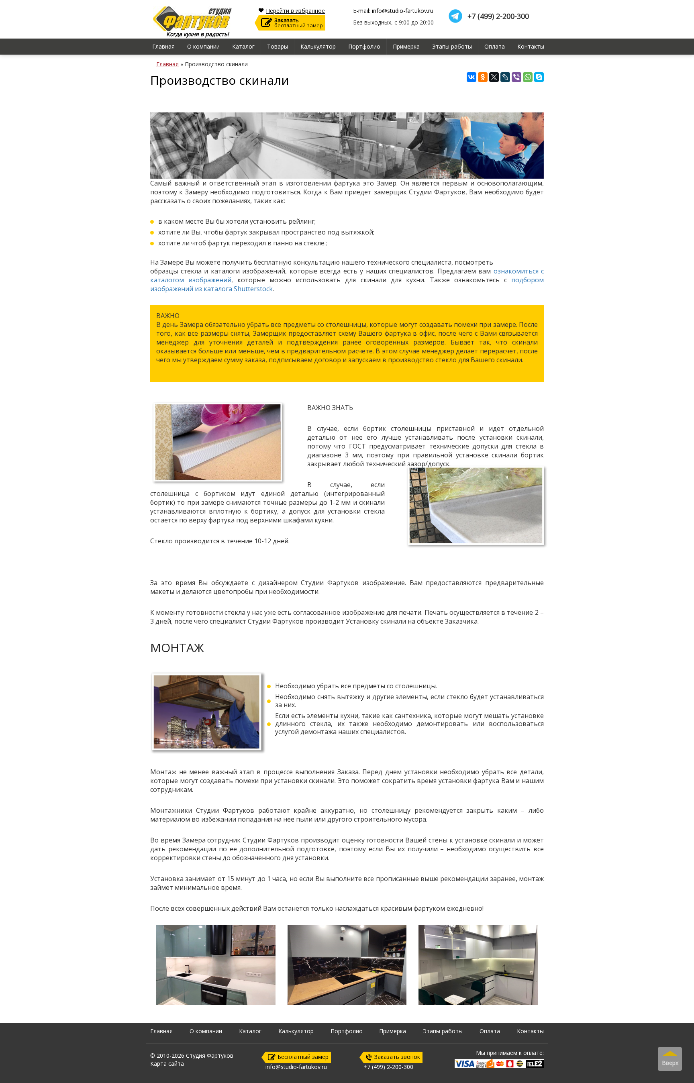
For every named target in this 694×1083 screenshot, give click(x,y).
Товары (277, 46)
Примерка (406, 46)
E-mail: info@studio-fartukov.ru (393, 11)
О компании (203, 46)
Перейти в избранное (295, 11)
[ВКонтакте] (471, 77)
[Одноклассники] (483, 77)
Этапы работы (452, 46)
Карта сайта (167, 1063)
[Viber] (516, 77)
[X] (494, 77)
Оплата (494, 46)
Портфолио (364, 46)
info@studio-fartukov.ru (296, 1067)
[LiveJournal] (505, 77)
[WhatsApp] (528, 77)
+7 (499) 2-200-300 (498, 16)
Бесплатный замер (303, 1057)
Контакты (530, 46)
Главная (163, 46)
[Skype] (539, 77)
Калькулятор (318, 46)
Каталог (243, 46)
